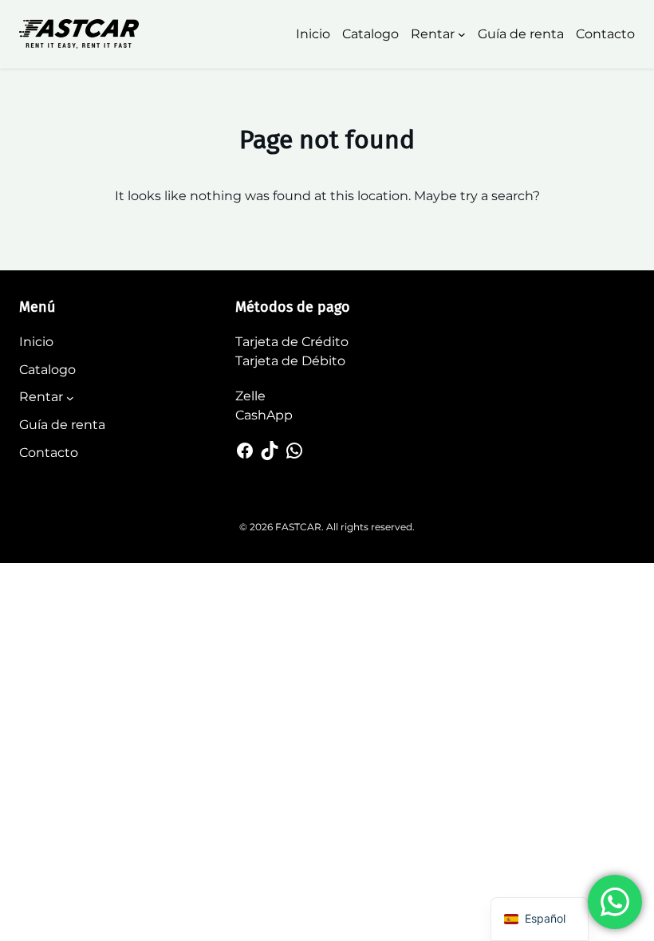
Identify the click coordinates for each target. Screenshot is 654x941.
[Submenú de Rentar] (462, 34)
